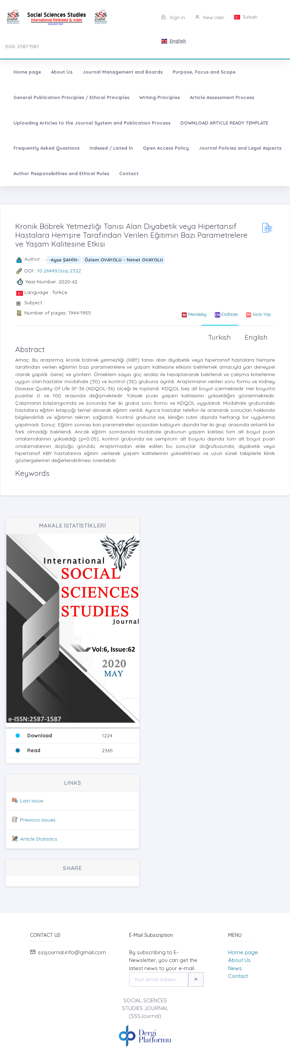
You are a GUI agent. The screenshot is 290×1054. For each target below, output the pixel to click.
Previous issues (38, 820)
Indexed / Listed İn (111, 148)
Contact (129, 173)
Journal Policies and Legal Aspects (240, 148)
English (177, 41)
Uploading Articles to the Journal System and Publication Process (91, 123)
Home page (27, 72)
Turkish (249, 17)
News (235, 968)
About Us (61, 72)
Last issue (31, 800)
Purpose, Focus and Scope (204, 72)
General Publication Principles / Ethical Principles (71, 97)
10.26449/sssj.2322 (59, 270)
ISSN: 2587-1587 (22, 46)
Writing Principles (159, 97)
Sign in (176, 17)
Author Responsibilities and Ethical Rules (61, 173)
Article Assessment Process (222, 97)
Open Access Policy (166, 148)
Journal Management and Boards (122, 72)
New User (213, 17)
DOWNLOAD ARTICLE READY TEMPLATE (224, 123)
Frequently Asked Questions (46, 148)
